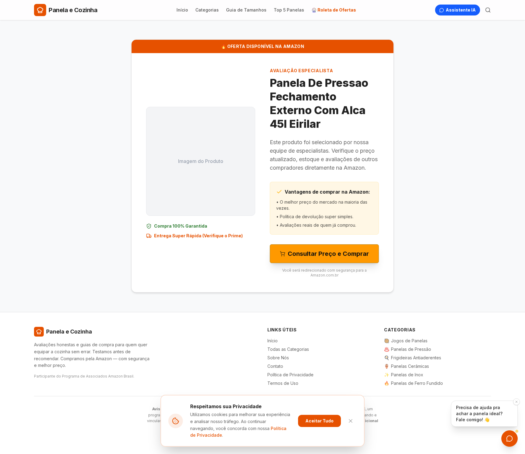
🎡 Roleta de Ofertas (333, 9)
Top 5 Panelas (289, 9)
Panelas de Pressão (407, 349)
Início (182, 9)
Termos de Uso (282, 383)
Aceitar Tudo (319, 420)
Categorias (207, 9)
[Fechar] (351, 421)
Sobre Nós (278, 357)
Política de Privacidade (290, 374)
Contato (275, 366)
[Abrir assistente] (509, 438)
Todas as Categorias (288, 349)
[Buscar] (488, 10)
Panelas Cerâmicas (406, 366)
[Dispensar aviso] (516, 401)
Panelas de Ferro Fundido (413, 383)
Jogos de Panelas (405, 340)
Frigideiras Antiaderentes (412, 357)
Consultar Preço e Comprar (328, 253)
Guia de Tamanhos (246, 9)
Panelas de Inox (403, 374)
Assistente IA (461, 9)
